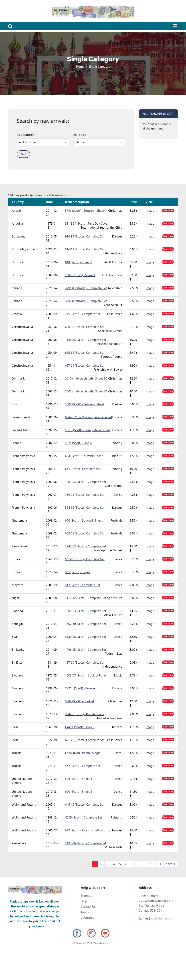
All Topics (79, 135)
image (150, 211)
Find (23, 154)
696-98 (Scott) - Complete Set (84, 327)
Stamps (86, 896)
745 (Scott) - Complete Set (82, 314)
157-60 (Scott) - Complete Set (84, 662)
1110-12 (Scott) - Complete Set (85, 598)
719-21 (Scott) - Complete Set (84, 495)
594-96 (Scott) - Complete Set (84, 508)
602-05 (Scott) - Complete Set (84, 533)
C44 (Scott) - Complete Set (82, 469)
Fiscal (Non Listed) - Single (82, 753)
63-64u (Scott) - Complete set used (88, 417)
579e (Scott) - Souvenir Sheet (84, 211)
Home (80, 67)
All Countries (25, 135)
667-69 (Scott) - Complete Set (84, 366)
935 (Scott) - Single (77, 572)
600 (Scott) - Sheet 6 (78, 792)
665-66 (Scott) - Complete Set (84, 353)
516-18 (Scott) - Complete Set (84, 249)
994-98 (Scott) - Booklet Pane (84, 714)
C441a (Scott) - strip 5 (79, 727)
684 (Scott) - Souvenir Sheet (84, 456)
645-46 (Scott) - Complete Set (84, 805)
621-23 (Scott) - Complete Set (84, 740)
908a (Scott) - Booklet (79, 701)
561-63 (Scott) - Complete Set (84, 559)
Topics (85, 912)
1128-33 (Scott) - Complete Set (85, 340)
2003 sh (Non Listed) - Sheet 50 (86, 391)
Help (84, 901)
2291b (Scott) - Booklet (80, 688)
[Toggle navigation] (175, 26)
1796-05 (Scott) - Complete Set (85, 650)
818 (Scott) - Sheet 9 (78, 262)
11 (159, 864)
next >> (171, 864)
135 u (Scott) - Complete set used (87, 430)
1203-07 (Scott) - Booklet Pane (85, 675)
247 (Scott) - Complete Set (82, 585)
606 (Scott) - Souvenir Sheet (84, 520)
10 (151, 864)
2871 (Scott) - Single (78, 443)
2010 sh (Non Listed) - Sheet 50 (86, 378)
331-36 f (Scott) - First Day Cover (87, 223)
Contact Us (88, 907)
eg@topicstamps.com (159, 918)
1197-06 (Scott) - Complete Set (85, 843)
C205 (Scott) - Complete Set (83, 817)
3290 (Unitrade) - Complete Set (86, 301)
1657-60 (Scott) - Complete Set (85, 624)
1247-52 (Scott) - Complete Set (85, 546)
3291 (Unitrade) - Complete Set (86, 288)
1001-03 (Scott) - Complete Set (85, 482)
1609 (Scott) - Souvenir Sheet (84, 404)
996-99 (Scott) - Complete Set (84, 236)
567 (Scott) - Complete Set (82, 766)
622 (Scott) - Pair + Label (81, 830)
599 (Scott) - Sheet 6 (78, 779)
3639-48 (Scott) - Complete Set (85, 637)
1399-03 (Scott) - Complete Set (85, 611)
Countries (87, 918)
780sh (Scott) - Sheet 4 (80, 275)
